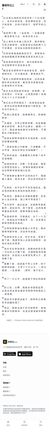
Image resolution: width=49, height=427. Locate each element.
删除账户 (6, 391)
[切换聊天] (39, 4)
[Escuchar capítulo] (44, 10)
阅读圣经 (6, 375)
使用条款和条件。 (10, 395)
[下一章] (46, 213)
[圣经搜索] (33, 4)
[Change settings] (44, 4)
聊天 (5, 371)
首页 (5, 367)
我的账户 (6, 387)
